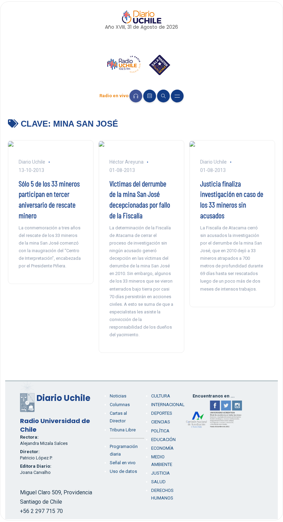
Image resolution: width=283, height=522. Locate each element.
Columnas (120, 404)
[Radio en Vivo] (135, 96)
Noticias (118, 396)
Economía (162, 448)
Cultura (160, 396)
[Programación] (149, 96)
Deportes (161, 413)
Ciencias (160, 421)
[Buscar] (163, 96)
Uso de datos (123, 471)
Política (160, 430)
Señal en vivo (123, 462)
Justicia (160, 473)
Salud (158, 481)
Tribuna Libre (123, 429)
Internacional (168, 404)
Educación (163, 439)
